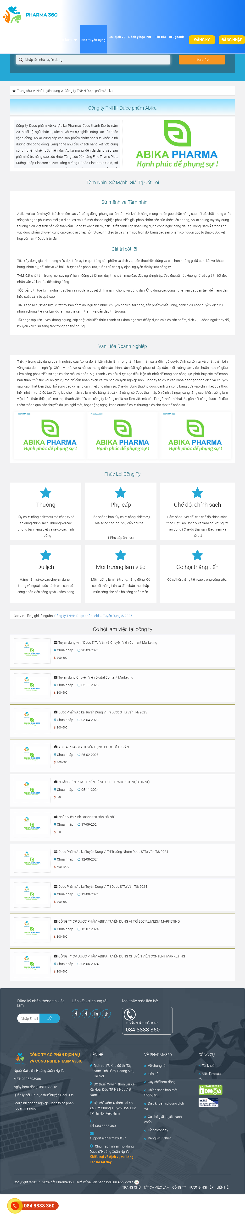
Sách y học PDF (140, 37)
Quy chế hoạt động (162, 1082)
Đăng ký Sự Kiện (160, 1138)
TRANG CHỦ (131, 1187)
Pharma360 (65, 1182)
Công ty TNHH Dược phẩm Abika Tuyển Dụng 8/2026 (93, 616)
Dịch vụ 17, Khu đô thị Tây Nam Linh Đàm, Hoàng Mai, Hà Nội (114, 1071)
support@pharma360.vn (108, 1138)
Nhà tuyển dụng (93, 40)
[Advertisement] (87, 1205)
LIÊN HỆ (222, 1187)
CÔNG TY (179, 1187)
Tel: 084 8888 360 (103, 1126)
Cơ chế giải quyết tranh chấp (163, 1119)
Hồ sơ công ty (158, 1130)
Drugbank (176, 37)
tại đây (106, 1162)
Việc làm (64, 39)
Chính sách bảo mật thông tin (161, 1092)
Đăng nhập (232, 39)
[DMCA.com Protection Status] (212, 1089)
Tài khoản (209, 1066)
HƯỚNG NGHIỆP (201, 1187)
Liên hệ (153, 1074)
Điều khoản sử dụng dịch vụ (164, 1106)
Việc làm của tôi (210, 1076)
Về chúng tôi (157, 1066)
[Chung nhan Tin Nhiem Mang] (212, 1102)
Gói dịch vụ (116, 37)
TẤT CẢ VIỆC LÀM (156, 1187)
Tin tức (160, 37)
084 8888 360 (143, 1029)
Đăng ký (202, 39)
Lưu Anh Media (122, 1182)
